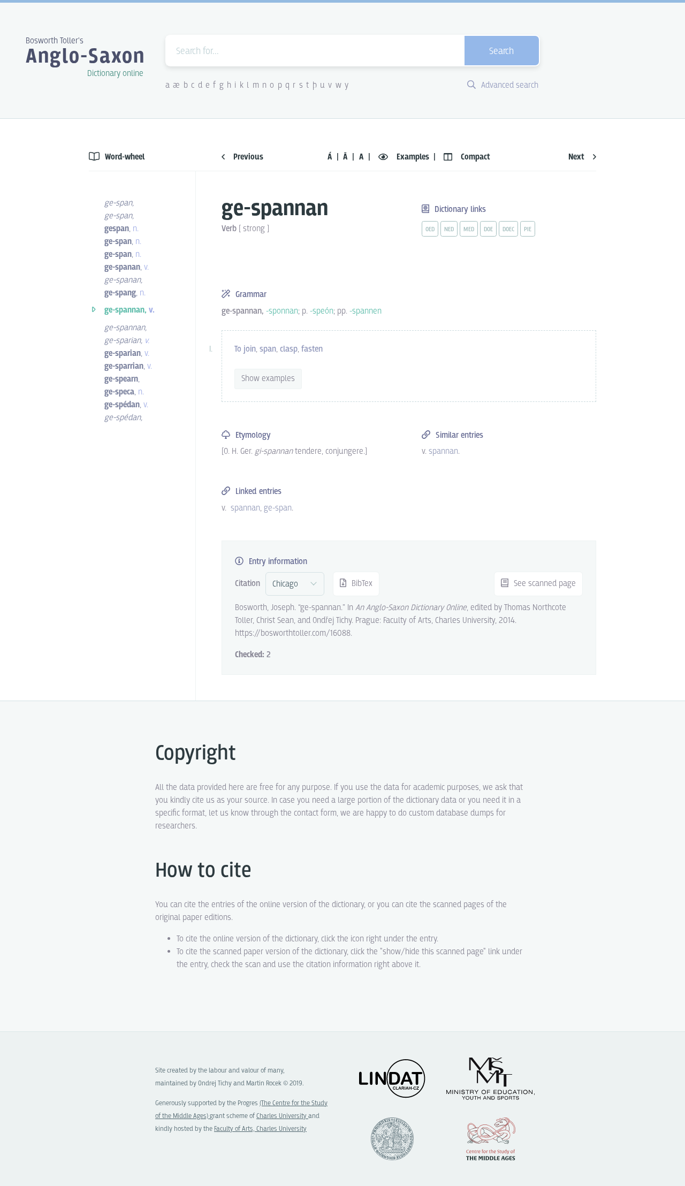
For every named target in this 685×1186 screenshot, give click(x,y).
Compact (474, 157)
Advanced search (508, 85)
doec (508, 229)
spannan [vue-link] (443, 451)
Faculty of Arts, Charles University (260, 1129)
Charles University (282, 1116)
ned (449, 229)
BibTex (360, 583)
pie (527, 229)
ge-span (278, 508)
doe (488, 229)
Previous (247, 157)
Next (577, 157)
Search (501, 51)
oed (430, 229)
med (468, 229)
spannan (245, 508)
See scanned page (544, 583)
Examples (412, 157)
